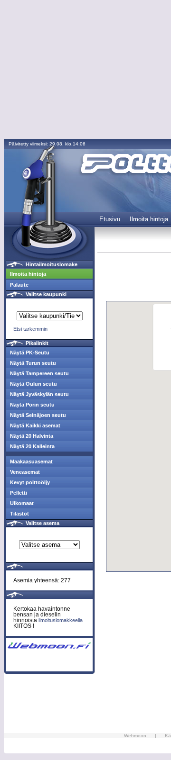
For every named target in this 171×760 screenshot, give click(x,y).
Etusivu (109, 219)
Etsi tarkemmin (30, 329)
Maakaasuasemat (31, 461)
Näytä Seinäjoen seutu (38, 415)
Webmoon (135, 735)
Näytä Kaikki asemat (35, 425)
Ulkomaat (22, 503)
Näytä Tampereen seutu (39, 373)
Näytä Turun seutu (33, 363)
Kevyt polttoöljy (30, 482)
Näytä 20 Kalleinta (32, 446)
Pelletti (18, 493)
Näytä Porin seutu (32, 404)
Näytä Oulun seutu (33, 384)
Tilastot (19, 513)
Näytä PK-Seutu (29, 352)
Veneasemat (25, 472)
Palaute (19, 285)
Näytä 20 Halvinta (31, 436)
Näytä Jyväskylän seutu (39, 394)
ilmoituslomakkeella (60, 620)
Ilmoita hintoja (149, 219)
